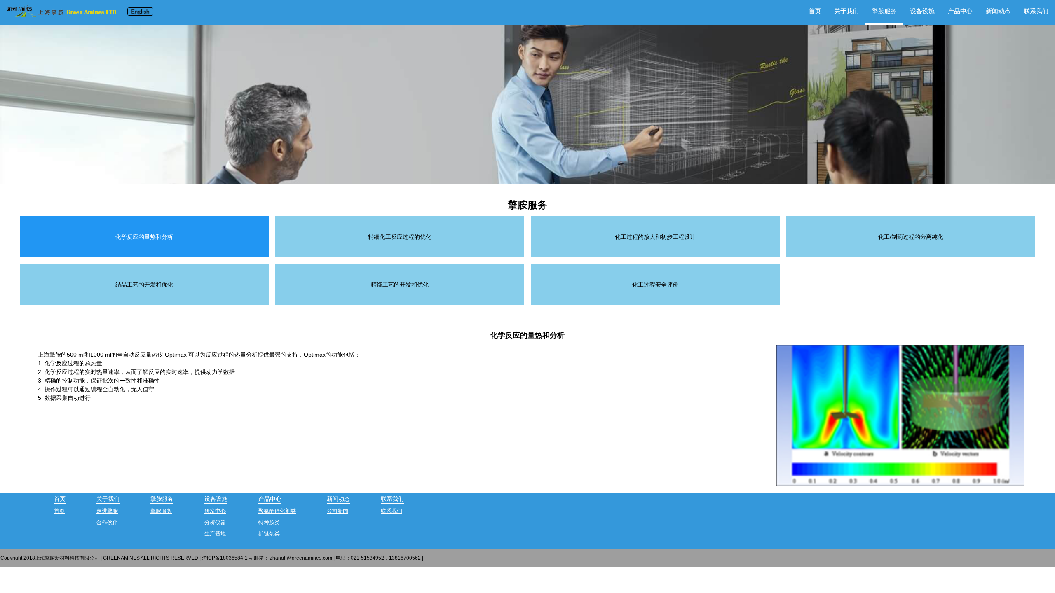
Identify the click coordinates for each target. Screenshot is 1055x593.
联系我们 (1036, 10)
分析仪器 (215, 522)
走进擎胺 (107, 511)
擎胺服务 (161, 511)
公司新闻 (337, 511)
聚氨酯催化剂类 (277, 511)
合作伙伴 (107, 522)
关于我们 (846, 10)
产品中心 (960, 10)
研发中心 (215, 511)
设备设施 (922, 10)
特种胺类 (269, 522)
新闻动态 (998, 10)
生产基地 (215, 533)
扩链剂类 (269, 533)
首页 (815, 10)
